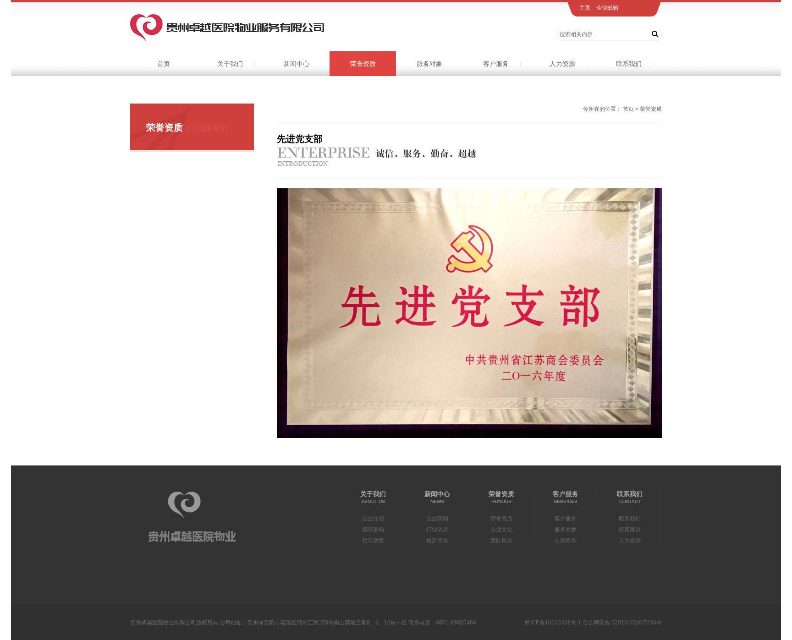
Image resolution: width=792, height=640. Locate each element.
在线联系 (566, 540)
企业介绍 (373, 518)
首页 (163, 63)
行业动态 (437, 529)
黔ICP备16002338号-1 (553, 622)
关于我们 (230, 63)
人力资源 (562, 63)
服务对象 (429, 63)
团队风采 (501, 540)
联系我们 (629, 63)
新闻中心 (296, 63)
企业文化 (501, 529)
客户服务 (496, 63)
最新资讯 (437, 540)
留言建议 (630, 529)
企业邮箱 (607, 8)
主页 (584, 8)
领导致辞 (373, 540)
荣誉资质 (363, 63)
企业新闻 (437, 518)
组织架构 (373, 529)
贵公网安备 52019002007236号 (622, 622)
